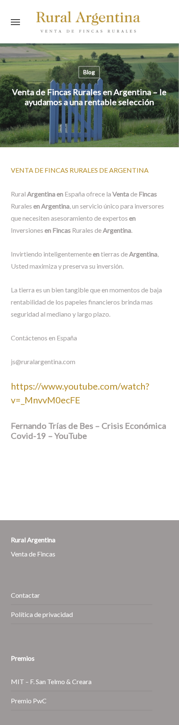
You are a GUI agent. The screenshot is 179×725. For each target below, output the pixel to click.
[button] (15, 22)
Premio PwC (29, 701)
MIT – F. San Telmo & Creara (51, 681)
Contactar (25, 595)
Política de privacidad (42, 614)
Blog (89, 72)
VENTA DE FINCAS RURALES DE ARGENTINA (80, 170)
